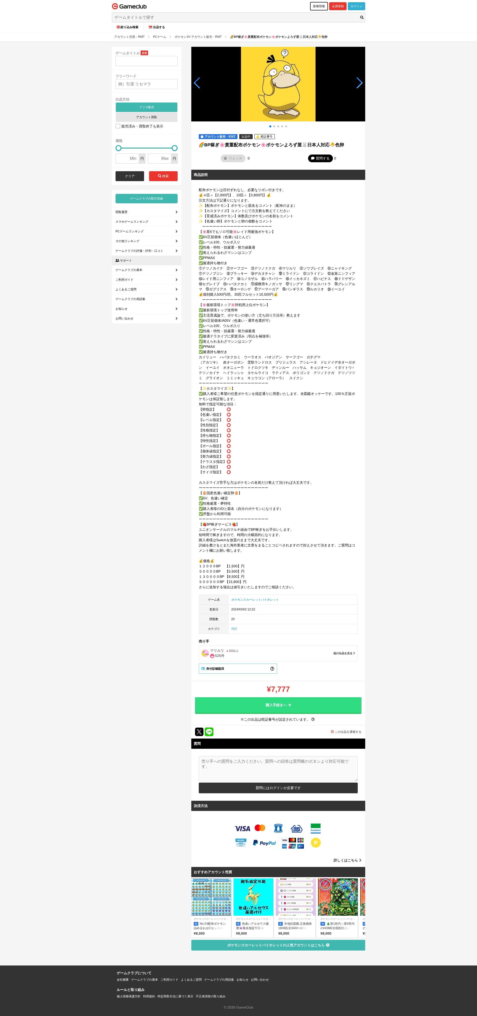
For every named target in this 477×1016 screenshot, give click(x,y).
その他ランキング (127, 241)
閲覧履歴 (121, 212)
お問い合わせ (124, 318)
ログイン (356, 6)
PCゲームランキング (130, 231)
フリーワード (126, 76)
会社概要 (123, 979)
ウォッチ (235, 158)
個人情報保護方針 (129, 996)
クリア (130, 176)
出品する (159, 27)
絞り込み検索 (129, 27)
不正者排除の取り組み (211, 996)
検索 (165, 176)
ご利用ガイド (124, 279)
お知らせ (121, 309)
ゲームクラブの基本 (129, 270)
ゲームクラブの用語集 (130, 299)
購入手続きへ (276, 705)
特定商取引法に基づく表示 (175, 996)
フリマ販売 (146, 107)
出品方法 (122, 99)
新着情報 (319, 6)
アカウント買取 (146, 117)
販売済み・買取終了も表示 (142, 126)
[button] (197, 82)
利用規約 (149, 996)
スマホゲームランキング (132, 221)
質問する (323, 158)
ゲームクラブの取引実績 (146, 198)
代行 (234, 629)
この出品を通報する (348, 732)
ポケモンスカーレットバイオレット (255, 599)
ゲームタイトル (128, 53)
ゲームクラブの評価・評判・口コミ (139, 251)
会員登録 (338, 6)
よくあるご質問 (126, 289)
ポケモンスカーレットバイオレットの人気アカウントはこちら (276, 945)
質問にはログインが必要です (278, 788)
